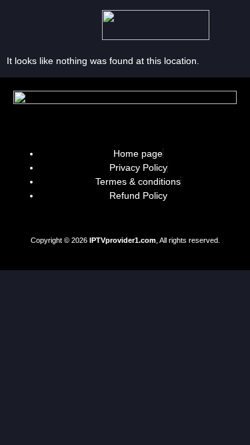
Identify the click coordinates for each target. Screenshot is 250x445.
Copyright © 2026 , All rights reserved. (125, 240)
